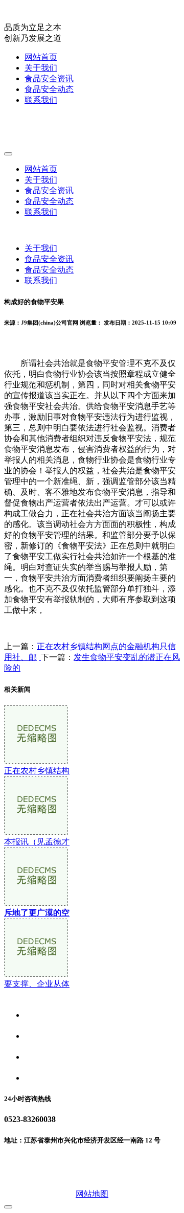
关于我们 (41, 67)
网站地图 (92, 1193)
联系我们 (41, 100)
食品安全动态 (49, 89)
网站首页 (41, 57)
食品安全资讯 (49, 78)
